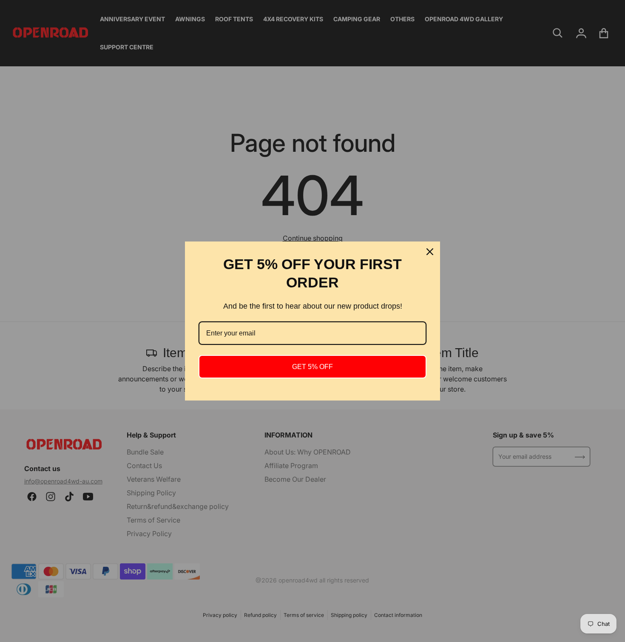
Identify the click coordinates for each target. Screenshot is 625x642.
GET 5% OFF (312, 366)
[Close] (430, 251)
